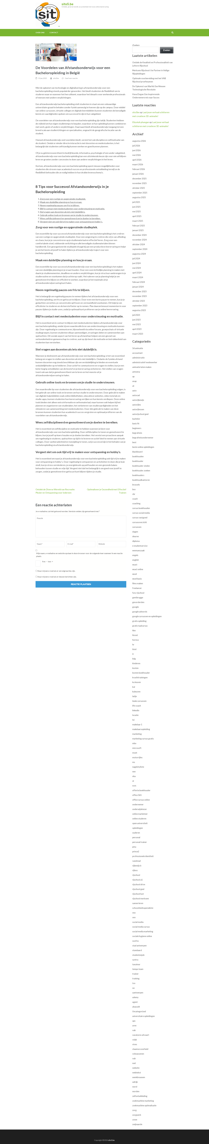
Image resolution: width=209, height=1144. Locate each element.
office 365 (137, 795)
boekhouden (138, 456)
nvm (134, 785)
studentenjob (138, 955)
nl (133, 781)
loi (133, 720)
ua (133, 988)
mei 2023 (136, 324)
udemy (135, 997)
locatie (135, 715)
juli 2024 (136, 258)
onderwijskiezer (139, 809)
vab (134, 1030)
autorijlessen (138, 409)
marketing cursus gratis (143, 738)
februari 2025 (138, 225)
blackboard (137, 451)
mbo (134, 743)
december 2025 (139, 178)
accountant (137, 353)
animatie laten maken (141, 367)
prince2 (135, 851)
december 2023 (139, 291)
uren (134, 1025)
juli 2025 (136, 202)
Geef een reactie (71, 78)
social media (137, 922)
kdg (134, 658)
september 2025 (139, 192)
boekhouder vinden (141, 466)
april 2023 (137, 329)
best (134, 442)
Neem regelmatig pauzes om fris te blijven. (60, 205)
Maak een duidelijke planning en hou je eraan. (61, 202)
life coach (136, 705)
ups (133, 1021)
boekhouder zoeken (141, 470)
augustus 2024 (139, 254)
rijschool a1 (137, 879)
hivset (135, 635)
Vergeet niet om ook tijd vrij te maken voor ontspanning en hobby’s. (71, 221)
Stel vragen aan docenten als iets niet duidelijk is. (62, 212)
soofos (135, 941)
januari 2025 (138, 230)
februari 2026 (138, 169)
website (135, 1068)
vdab (134, 1039)
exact (134, 564)
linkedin (135, 710)
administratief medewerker (144, 362)
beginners (136, 428)
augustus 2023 (139, 310)
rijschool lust (138, 894)
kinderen (136, 663)
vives (134, 1044)
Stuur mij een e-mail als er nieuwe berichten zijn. (56, 576)
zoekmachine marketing (143, 1100)
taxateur (136, 964)
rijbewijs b (136, 865)
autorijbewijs (138, 400)
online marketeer (140, 814)
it (133, 654)
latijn (134, 696)
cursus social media (141, 513)
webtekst (136, 1072)
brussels (136, 484)
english (135, 560)
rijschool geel (138, 889)
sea (133, 912)
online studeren (139, 818)
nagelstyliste (138, 767)
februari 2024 (138, 282)
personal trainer (139, 842)
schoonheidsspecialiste (142, 908)
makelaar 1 (137, 724)
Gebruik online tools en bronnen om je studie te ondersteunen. (69, 215)
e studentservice (139, 546)
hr (133, 644)
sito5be (56, 78)
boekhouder (137, 461)
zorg (134, 1110)
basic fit (135, 423)
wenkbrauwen (138, 1077)
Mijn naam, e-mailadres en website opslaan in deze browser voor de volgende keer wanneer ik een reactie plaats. (79, 554)
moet (134, 752)
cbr (133, 494)
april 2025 (137, 216)
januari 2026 (138, 174)
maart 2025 (137, 221)
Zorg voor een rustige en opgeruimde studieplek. (63, 199)
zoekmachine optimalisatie (144, 1105)
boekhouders (138, 475)
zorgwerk (136, 1115)
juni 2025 (136, 207)
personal (136, 837)
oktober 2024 (138, 244)
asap (134, 381)
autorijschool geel (140, 414)
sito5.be (67, 4)
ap (133, 376)
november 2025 (139, 183)
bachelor (136, 419)
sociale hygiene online (142, 936)
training (135, 978)
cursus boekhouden (141, 508)
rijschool (136, 875)
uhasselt (136, 1006)
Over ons (40, 32)
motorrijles (137, 757)
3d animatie (137, 348)
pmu (134, 847)
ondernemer (138, 804)
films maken (137, 583)
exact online (137, 569)
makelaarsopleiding (141, 729)
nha (134, 776)
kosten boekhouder (141, 672)
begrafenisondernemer (142, 437)
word (134, 1086)
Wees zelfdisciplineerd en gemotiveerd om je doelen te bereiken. (70, 218)
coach (135, 498)
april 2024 (137, 272)
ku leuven (136, 682)
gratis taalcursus (140, 625)
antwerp (136, 371)
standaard (137, 950)
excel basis (137, 578)
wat (134, 1063)
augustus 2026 (139, 141)
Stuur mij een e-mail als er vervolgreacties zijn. (56, 571)
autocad (136, 395)
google (135, 607)
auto (134, 390)
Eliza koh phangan (140, 122)
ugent (135, 1002)
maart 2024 (137, 277)
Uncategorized (139, 1011)
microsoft (136, 748)
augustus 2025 (139, 197)
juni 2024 (136, 263)
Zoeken (136, 45)
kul (133, 687)
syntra (135, 959)
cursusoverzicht (139, 522)
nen (134, 771)
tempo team (137, 969)
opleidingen (137, 828)
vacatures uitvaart (140, 1035)
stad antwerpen (139, 945)
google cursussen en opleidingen (147, 616)
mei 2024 (136, 268)
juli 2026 (136, 145)
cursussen (136, 527)
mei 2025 (136, 211)
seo (134, 917)
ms (133, 762)
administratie (138, 357)
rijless (135, 870)
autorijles (136, 404)
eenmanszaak (138, 550)
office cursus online (141, 799)
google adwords (139, 611)
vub (134, 1058)
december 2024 (139, 235)
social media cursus (141, 926)
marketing (137, 734)
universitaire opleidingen (143, 1016)
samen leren (137, 903)
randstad (136, 861)
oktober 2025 (138, 188)
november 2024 (139, 239)
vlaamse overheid (140, 1049)
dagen (135, 531)
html (134, 649)
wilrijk (135, 1082)
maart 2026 (137, 164)
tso (133, 983)
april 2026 (137, 159)
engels (135, 555)
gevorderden (138, 602)
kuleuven (136, 691)
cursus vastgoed (139, 517)
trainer (135, 974)
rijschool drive (138, 884)
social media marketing (142, 931)
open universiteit (140, 823)
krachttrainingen (140, 677)
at (133, 386)
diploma (136, 541)
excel (134, 574)
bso (134, 489)
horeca (135, 640)
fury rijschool (138, 593)
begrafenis (137, 433)
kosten (135, 668)
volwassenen (138, 1053)
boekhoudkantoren (141, 480)
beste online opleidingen (143, 447)
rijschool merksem (140, 898)
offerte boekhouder (141, 790)
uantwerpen (137, 992)
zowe (134, 1119)
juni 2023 (136, 319)
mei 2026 (136, 155)
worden (135, 1091)
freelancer (137, 588)
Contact (53, 32)
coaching (136, 503)
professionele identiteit (143, 856)
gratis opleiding (139, 621)
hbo (134, 630)
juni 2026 (136, 150)
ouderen (136, 832)
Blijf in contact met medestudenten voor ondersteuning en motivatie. (72, 208)
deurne (135, 536)
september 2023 (139, 305)
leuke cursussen (139, 701)
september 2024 (139, 249)
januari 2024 (138, 286)
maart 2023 (137, 333)
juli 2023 (136, 315)
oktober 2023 (138, 301)
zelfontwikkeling (139, 1096)
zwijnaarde (137, 1124)
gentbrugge (137, 597)
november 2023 (139, 296)
